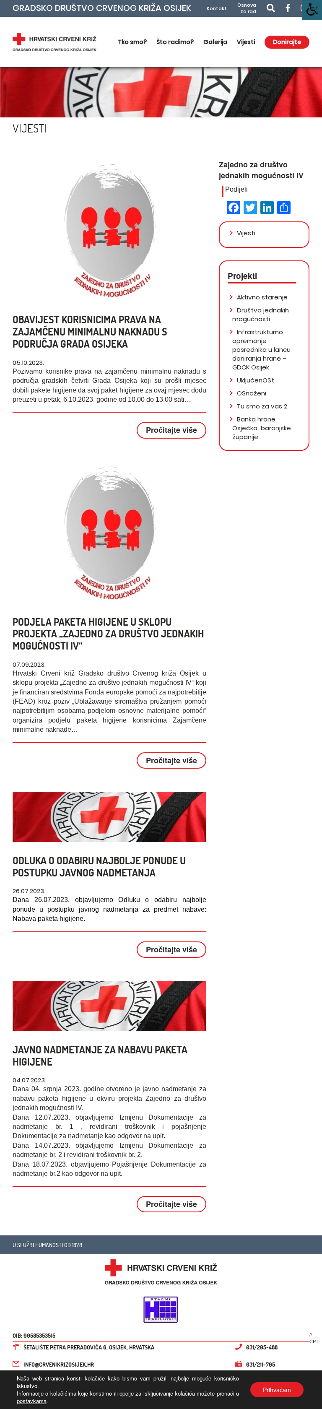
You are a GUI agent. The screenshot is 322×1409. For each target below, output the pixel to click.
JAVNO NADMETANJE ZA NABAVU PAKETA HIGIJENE (100, 1055)
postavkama (32, 1401)
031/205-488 (262, 1347)
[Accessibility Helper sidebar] (312, 10)
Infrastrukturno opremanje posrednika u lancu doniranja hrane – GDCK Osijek (261, 350)
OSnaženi (250, 393)
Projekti (242, 275)
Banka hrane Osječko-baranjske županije (261, 428)
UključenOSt (254, 380)
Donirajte (287, 42)
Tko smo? (132, 42)
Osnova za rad (246, 8)
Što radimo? (175, 42)
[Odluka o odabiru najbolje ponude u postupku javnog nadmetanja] (109, 817)
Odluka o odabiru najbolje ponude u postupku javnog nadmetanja (99, 866)
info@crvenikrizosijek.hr (58, 1364)
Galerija (215, 42)
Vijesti (246, 42)
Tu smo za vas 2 (261, 406)
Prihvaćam (277, 1390)
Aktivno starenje (261, 297)
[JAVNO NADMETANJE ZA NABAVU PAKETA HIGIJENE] (109, 1006)
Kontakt (217, 8)
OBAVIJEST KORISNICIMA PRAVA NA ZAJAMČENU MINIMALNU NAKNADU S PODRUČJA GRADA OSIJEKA (90, 331)
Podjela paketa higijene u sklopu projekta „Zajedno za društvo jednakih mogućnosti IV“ (108, 634)
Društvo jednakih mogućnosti (260, 314)
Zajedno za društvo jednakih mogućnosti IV (261, 169)
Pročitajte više (171, 429)
